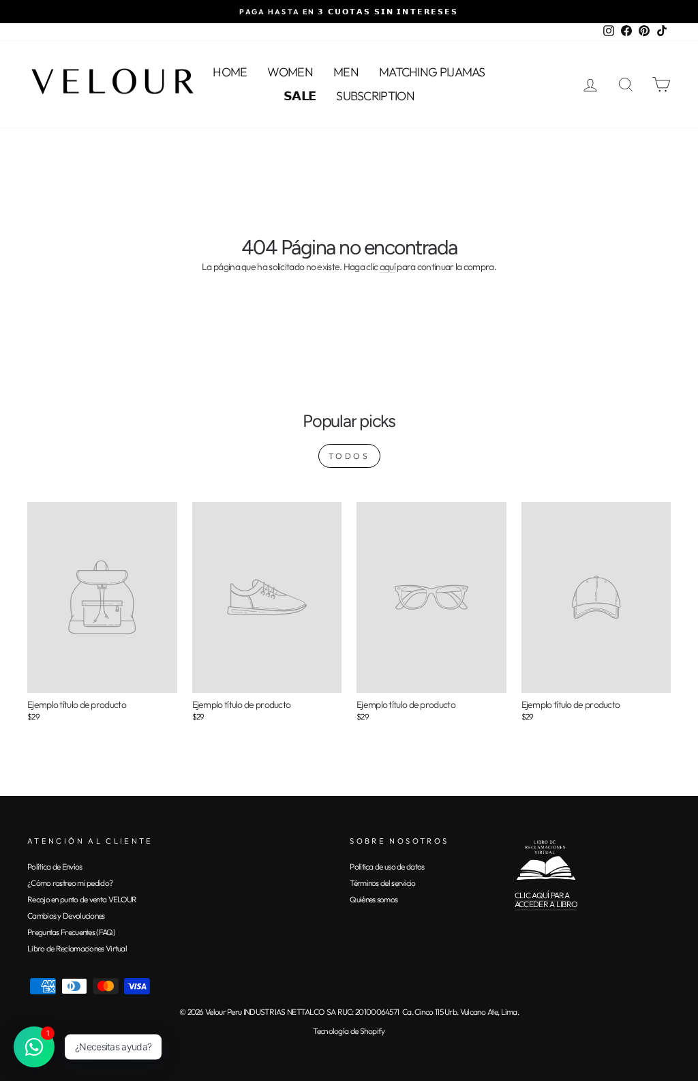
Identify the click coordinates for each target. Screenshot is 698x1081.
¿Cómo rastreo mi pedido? (69, 883)
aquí (387, 267)
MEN (346, 72)
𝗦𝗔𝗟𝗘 (300, 96)
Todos (349, 456)
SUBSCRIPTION (375, 96)
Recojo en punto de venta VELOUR (81, 899)
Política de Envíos (54, 866)
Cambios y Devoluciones (66, 915)
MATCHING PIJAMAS (432, 72)
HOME (230, 72)
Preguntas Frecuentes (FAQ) (71, 932)
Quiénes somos (373, 899)
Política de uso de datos (387, 866)
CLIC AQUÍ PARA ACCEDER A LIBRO (546, 899)
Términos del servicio (382, 883)
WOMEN (290, 72)
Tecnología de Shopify (348, 1031)
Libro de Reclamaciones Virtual (77, 948)
